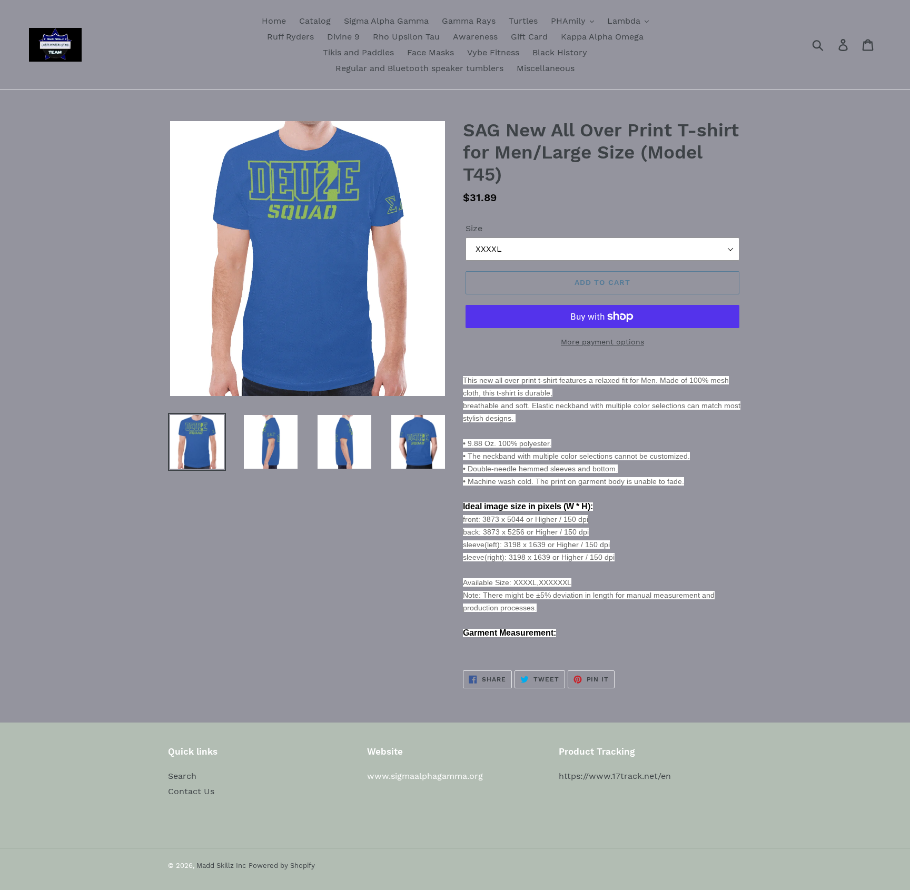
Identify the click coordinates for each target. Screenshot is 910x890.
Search (182, 776)
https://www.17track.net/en (615, 776)
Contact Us (191, 791)
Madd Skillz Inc (221, 865)
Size (474, 228)
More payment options (602, 342)
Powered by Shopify (282, 865)
